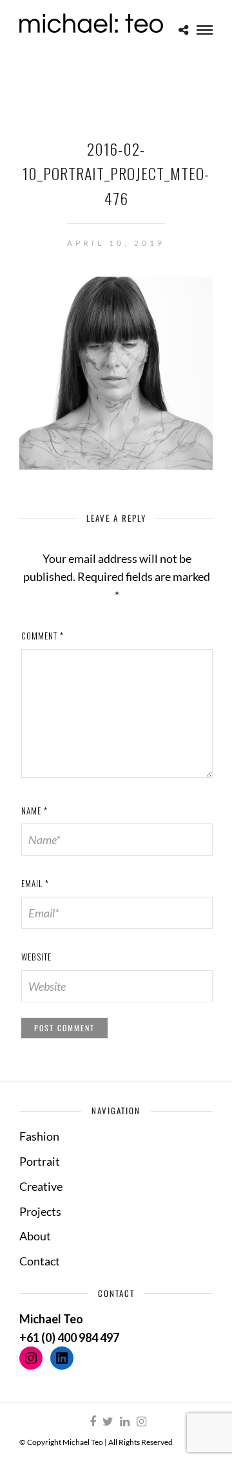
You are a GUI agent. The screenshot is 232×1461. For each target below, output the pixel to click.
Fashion (39, 1136)
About (35, 1236)
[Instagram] (141, 1421)
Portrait (39, 1161)
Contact (39, 1261)
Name (34, 810)
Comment (42, 635)
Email (35, 883)
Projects (40, 1211)
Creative (41, 1186)
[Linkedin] (124, 1421)
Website (36, 956)
